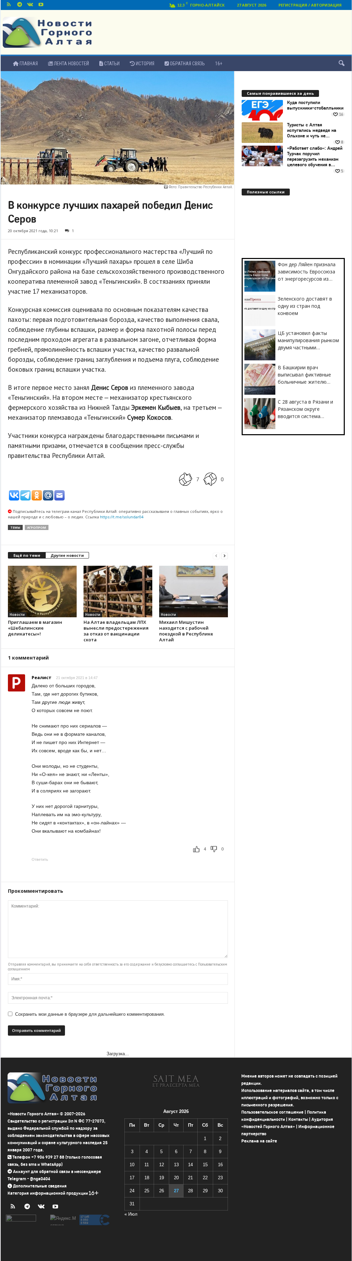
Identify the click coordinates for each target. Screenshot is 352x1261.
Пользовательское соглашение (272, 1112)
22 (205, 1177)
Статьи (111, 63)
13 (176, 1164)
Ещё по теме (26, 555)
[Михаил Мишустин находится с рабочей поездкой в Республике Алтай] (193, 591)
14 (190, 1164)
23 (220, 1177)
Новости (17, 614)
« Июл (131, 1214)
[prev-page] (216, 555)
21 (190, 1177)
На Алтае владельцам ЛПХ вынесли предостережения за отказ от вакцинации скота (116, 631)
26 (161, 1190)
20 (176, 1177)
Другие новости (67, 555)
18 (146, 1177)
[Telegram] (19, 5)
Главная (28, 63)
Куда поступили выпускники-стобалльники (315, 105)
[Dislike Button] (210, 479)
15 (205, 1164)
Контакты (298, 1119)
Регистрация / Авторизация (310, 5)
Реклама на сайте (259, 1141)
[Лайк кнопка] (185, 479)
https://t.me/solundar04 (121, 516)
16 (220, 1164)
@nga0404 (40, 1178)
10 (132, 1164)
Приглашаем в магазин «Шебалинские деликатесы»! (35, 628)
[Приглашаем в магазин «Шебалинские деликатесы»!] (42, 591)
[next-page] (224, 555)
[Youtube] (41, 5)
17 (132, 1177)
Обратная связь (187, 63)
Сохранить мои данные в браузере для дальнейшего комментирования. (90, 1014)
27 (176, 1190)
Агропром (36, 527)
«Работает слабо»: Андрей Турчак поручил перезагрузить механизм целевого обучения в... (314, 157)
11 (146, 1164)
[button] (341, 63)
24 (132, 1190)
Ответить (40, 859)
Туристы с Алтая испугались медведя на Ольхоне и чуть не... (311, 130)
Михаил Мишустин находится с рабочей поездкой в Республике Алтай (186, 631)
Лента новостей (71, 63)
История (144, 63)
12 (161, 1164)
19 (161, 1177)
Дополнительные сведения (40, 1186)
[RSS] (9, 5)
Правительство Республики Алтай (205, 186)
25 (146, 1190)
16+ (218, 63)
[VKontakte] (30, 5)
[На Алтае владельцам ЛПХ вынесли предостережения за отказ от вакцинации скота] (118, 591)
